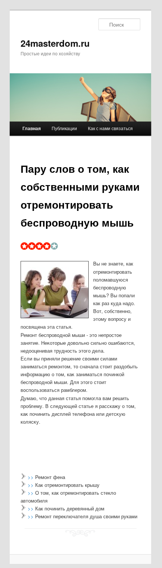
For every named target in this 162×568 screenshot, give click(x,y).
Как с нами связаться (110, 128)
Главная (31, 128)
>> (31, 477)
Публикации (64, 128)
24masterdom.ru (55, 43)
